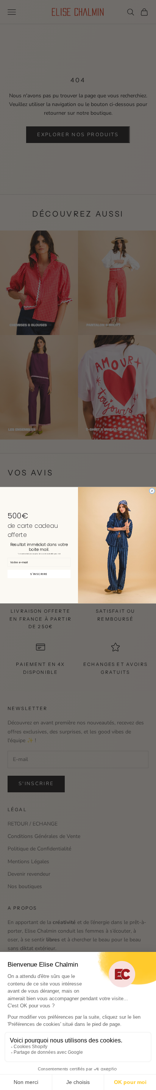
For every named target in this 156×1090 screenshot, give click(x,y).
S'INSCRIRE (38, 573)
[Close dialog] (151, 490)
